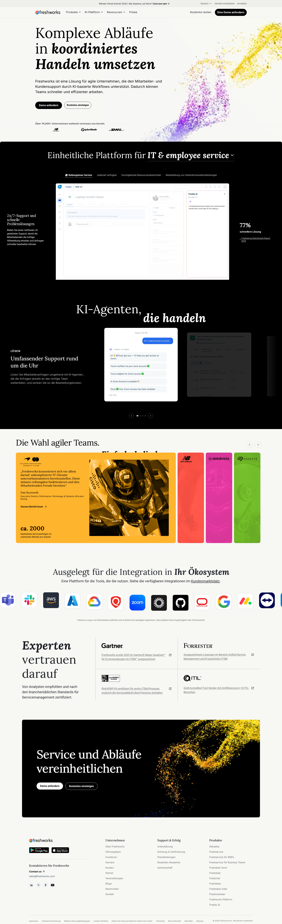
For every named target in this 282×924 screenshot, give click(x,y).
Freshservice (216, 851)
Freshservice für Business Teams (227, 862)
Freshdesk (215, 872)
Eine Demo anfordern (230, 12)
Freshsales (215, 883)
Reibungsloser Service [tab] (80, 175)
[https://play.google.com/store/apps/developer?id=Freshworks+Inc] (39, 850)
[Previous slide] (131, 415)
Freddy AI (214, 904)
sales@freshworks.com (42, 876)
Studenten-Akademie (168, 862)
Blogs (108, 883)
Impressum (33, 921)
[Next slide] (150, 415)
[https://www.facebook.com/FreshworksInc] (45, 885)
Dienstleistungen (166, 857)
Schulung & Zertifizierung (171, 851)
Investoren (111, 857)
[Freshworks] (58, 840)
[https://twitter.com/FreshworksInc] (38, 885)
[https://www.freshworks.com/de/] (47, 12)
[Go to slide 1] (137, 415)
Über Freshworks (114, 846)
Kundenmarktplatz (205, 581)
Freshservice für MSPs (221, 857)
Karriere (109, 862)
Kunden (109, 867)
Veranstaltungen (114, 878)
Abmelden (188, 921)
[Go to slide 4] (145, 415)
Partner (109, 872)
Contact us (35, 871)
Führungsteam (113, 851)
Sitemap (199, 921)
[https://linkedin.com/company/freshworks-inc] (31, 885)
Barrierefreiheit (174, 921)
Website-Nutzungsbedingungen (77, 921)
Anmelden (242, 3)
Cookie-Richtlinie (101, 921)
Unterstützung (165, 846)
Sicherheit (160, 921)
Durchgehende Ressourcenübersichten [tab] (141, 175)
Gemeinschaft (164, 867)
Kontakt (109, 894)
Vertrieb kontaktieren (224, 3)
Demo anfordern (48, 105)
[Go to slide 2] (140, 415)
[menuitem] (206, 3)
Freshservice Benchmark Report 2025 (255, 239)
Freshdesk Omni (218, 867)
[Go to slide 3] (142, 415)
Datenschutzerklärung (51, 921)
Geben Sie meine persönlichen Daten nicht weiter (132, 921)
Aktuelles (214, 846)
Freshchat (214, 878)
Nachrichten (112, 888)
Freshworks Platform (220, 899)
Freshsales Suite (218, 888)
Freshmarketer (217, 894)
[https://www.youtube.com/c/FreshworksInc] (52, 885)
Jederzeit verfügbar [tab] (107, 175)
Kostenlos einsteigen (81, 786)
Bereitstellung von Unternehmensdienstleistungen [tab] (191, 175)
